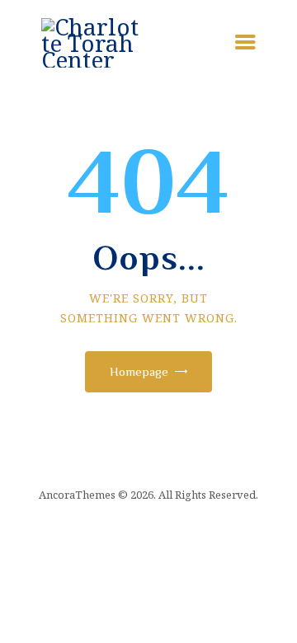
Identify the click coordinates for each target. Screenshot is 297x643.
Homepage (139, 371)
